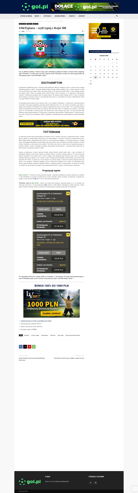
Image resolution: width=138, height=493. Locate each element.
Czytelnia (47, 16)
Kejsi (23, 31)
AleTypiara (40, 21)
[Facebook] (21, 347)
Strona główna (22, 21)
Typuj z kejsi (60, 335)
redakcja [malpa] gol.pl (61, 481)
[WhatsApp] (34, 347)
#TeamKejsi (26, 278)
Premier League (35, 335)
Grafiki (71, 16)
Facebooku (50, 276)
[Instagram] (96, 483)
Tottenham (52, 335)
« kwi (90, 84)
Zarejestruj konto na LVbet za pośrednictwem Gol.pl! (36, 321)
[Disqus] (51, 390)
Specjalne (35, 23)
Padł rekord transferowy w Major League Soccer (69, 358)
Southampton (44, 335)
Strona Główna (26, 16)
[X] (25, 347)
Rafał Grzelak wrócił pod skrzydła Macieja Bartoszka (32, 359)
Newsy (37, 16)
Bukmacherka (60, 16)
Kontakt (82, 16)
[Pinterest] (29, 347)
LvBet (35, 178)
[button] (117, 16)
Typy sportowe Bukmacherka (73, 335)
